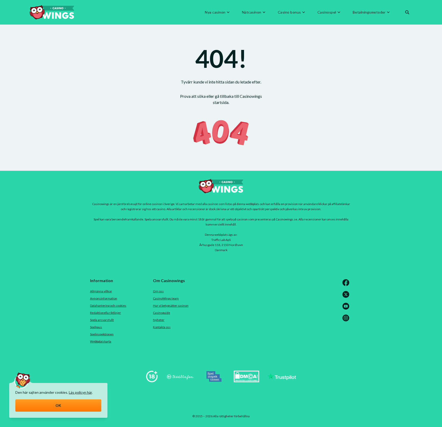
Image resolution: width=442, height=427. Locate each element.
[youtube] (347, 308)
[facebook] (347, 285)
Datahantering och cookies (108, 305)
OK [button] (58, 405)
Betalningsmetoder (369, 12)
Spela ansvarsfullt (102, 320)
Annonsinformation (103, 298)
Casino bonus (289, 12)
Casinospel (326, 12)
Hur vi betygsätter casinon (171, 305)
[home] (52, 12)
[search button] (407, 12)
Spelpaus (96, 327)
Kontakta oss (162, 327)
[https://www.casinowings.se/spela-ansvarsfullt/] (152, 380)
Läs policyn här (80, 392)
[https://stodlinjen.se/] (180, 380)
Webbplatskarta (100, 341)
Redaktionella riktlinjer (105, 313)
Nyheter (158, 320)
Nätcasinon (251, 12)
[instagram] (347, 320)
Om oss (158, 291)
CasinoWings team (166, 298)
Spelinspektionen (102, 334)
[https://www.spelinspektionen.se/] (214, 380)
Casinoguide (161, 313)
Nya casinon (215, 12)
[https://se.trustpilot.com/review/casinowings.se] (281, 380)
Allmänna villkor (101, 291)
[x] (347, 296)
